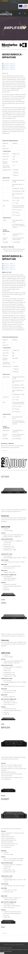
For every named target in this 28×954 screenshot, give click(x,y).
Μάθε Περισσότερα (7, 951)
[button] (14, 2)
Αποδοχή (2, 953)
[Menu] (20, 13)
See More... (5, 450)
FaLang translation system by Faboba (4, 941)
